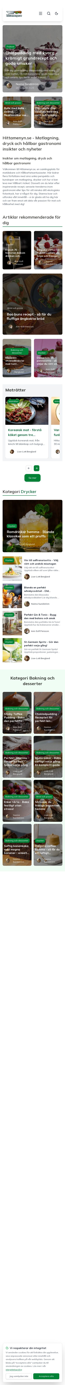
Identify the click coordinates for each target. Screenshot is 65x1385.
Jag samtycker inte (19, 1376)
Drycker (10, 244)
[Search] (49, 13)
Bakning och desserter (48, 102)
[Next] (36, 468)
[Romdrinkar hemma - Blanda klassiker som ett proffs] (32, 526)
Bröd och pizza (13, 102)
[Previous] (29, 468)
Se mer (32, 477)
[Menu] (40, 13)
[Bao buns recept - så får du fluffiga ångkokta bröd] (32, 304)
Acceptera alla (46, 1376)
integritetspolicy (14, 1369)
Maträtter (13, 401)
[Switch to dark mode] (56, 13)
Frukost (10, 46)
